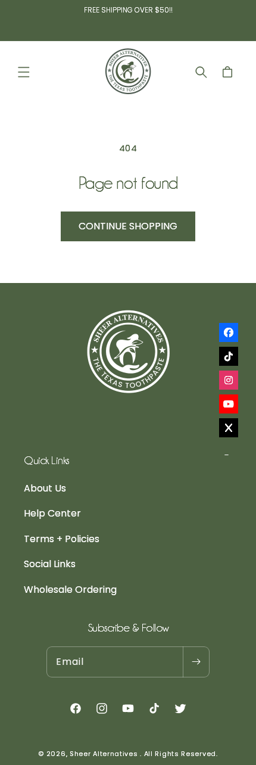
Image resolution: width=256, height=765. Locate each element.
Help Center (52, 513)
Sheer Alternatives (104, 753)
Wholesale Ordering (70, 589)
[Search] (201, 72)
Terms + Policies (61, 539)
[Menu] (24, 72)
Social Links (50, 564)
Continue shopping (128, 226)
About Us (45, 488)
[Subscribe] (196, 661)
